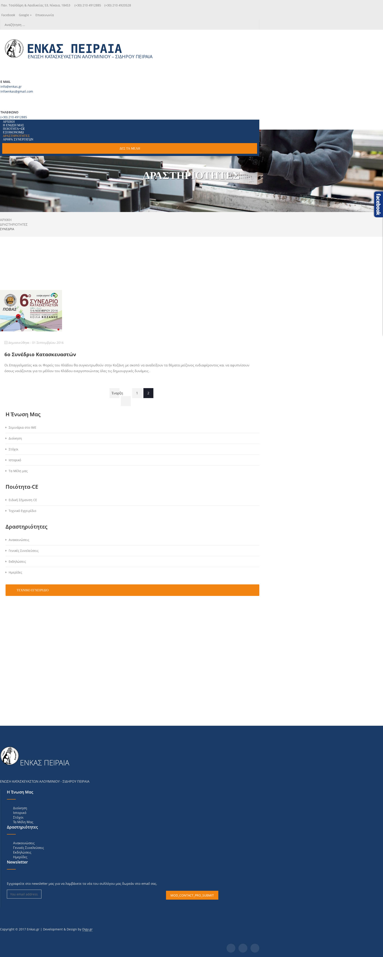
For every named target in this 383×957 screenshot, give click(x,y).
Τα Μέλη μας (18, 471)
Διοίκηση (15, 438)
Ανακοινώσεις (19, 540)
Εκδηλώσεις (17, 561)
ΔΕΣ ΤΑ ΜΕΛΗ (129, 148)
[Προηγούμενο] (126, 401)
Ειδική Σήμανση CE (23, 500)
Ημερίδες (15, 572)
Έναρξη (115, 393)
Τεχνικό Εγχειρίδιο (22, 511)
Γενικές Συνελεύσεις (24, 551)
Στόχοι (13, 449)
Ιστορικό (15, 460)
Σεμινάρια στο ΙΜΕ (22, 427)
